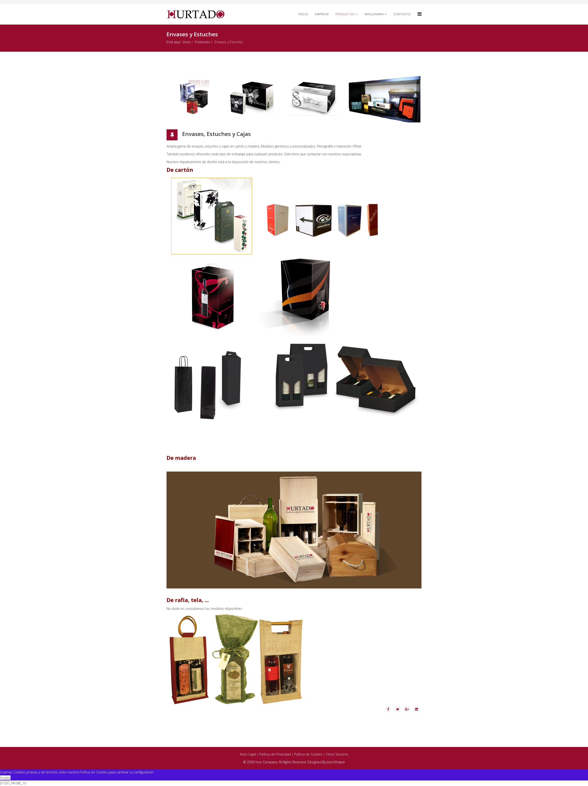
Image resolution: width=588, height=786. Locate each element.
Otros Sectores (337, 754)
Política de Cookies (308, 754)
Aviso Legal (248, 754)
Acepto (5, 777)
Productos (345, 14)
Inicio (303, 14)
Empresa (322, 14)
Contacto (402, 14)
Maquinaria (374, 14)
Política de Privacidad (275, 754)
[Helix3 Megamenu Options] (419, 14)
